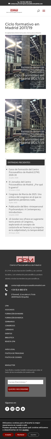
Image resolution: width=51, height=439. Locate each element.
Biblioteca (9, 337)
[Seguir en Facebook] (7, 409)
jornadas (9, 329)
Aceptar (8, 435)
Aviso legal (10, 349)
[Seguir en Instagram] (12, 409)
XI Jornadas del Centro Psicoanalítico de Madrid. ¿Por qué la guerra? (26, 184)
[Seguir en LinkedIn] (23, 409)
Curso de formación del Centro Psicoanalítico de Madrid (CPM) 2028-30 (24, 172)
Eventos (8, 333)
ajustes (25, 430)
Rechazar (20, 435)
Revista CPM (10, 341)
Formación (22, 33)
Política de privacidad (14, 353)
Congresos (10, 325)
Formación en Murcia (14, 317)
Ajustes (33, 435)
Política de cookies (13, 357)
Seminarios (10, 321)
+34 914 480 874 (19, 289)
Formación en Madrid (34, 33)
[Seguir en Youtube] (18, 409)
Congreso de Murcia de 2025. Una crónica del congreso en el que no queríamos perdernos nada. (25, 197)
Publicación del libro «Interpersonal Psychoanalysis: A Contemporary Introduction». (26, 209)
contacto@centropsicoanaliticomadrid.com (28, 285)
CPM (6, 306)
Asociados (9, 309)
